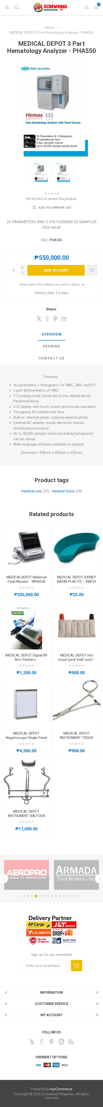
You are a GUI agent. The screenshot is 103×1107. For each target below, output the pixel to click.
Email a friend (63, 318)
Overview (51, 334)
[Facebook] (42, 1041)
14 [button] (75, 896)
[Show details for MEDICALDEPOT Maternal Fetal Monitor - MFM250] (26, 547)
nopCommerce (61, 1089)
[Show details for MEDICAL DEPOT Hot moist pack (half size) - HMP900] (76, 626)
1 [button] (24, 896)
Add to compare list (54, 207)
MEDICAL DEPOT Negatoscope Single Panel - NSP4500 (26, 737)
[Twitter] (32, 1042)
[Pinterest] (51, 1041)
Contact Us (51, 358)
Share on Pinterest (55, 318)
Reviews (51, 346)
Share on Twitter (39, 318)
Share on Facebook (47, 318)
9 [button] (56, 896)
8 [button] (52, 896)
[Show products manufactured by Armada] (37, 875)
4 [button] (35, 896)
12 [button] (67, 896)
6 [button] (44, 896)
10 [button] (60, 896)
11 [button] (63, 896)
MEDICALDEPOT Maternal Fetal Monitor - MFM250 (26, 579)
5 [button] (40, 896)
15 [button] (79, 896)
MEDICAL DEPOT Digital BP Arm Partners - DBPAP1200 (26, 659)
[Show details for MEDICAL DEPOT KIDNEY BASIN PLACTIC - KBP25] (76, 547)
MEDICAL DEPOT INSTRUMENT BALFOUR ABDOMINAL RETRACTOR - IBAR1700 (26, 818)
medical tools (63, 491)
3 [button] (31, 896)
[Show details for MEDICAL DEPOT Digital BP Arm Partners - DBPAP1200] (26, 626)
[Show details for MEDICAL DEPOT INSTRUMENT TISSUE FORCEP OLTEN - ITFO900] (76, 704)
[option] (38, 875)
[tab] (51, 335)
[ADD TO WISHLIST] (92, 270)
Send (76, 965)
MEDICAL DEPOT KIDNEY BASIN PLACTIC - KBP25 (76, 579)
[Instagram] (61, 1041)
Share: (51, 309)
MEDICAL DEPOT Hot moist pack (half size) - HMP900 (76, 659)
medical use (31, 491)
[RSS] (71, 1041)
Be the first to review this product (51, 199)
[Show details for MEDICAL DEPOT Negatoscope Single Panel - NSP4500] (26, 704)
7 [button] (48, 896)
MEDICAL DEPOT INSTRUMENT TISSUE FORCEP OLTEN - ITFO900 (76, 737)
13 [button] (71, 896)
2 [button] (28, 896)
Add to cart (56, 270)
